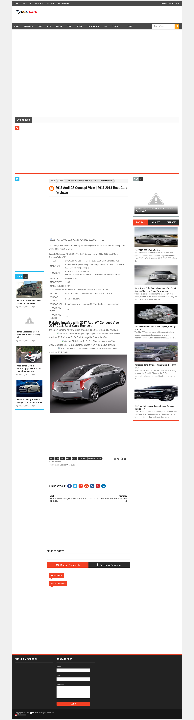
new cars (28, 26)
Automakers (63, 3)
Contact (39, 3)
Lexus (129, 26)
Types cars (33, 713)
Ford (69, 26)
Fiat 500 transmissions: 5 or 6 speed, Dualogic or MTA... (155, 328)
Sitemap (50, 3)
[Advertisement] (127, 14)
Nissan (59, 26)
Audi (49, 26)
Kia (105, 26)
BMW (40, 26)
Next (175, 199)
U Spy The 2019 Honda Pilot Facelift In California (28, 302)
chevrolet (117, 26)
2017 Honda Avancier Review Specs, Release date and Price (154, 407)
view (61, 181)
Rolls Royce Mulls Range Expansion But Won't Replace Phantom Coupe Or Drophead (155, 289)
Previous (136, 199)
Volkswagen (93, 26)
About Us (27, 3)
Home (16, 3)
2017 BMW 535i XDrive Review (147, 250)
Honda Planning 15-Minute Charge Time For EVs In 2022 (29, 401)
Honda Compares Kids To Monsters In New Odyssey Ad (28, 334)
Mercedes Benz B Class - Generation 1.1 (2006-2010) (155, 366)
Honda (79, 26)
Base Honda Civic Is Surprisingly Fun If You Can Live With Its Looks (28, 368)
